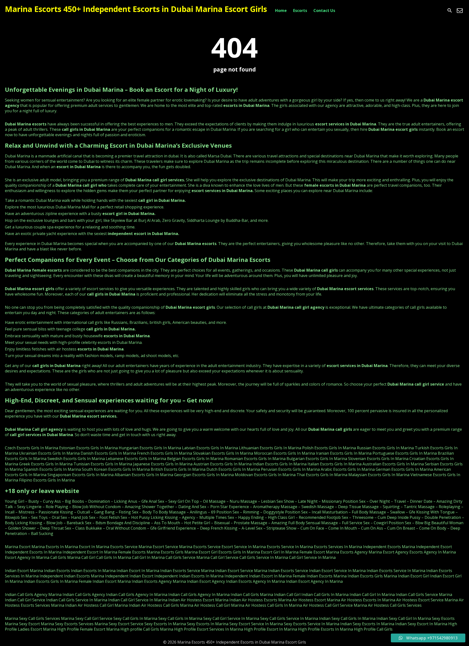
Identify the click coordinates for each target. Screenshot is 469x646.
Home (281, 10)
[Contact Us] (459, 10)
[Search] (449, 10)
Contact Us (324, 10)
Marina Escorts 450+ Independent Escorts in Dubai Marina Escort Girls (136, 9)
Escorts (300, 10)
